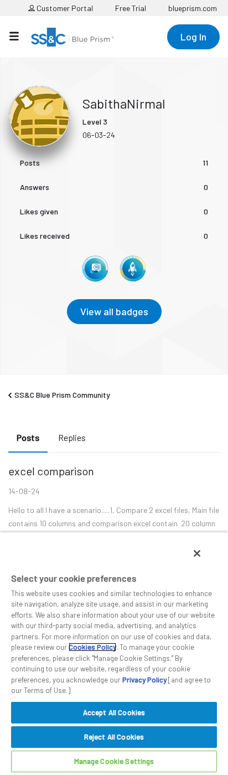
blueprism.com (192, 8)
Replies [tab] (72, 437)
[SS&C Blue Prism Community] (72, 37)
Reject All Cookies (114, 736)
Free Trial (130, 8)
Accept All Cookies (114, 712)
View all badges (114, 311)
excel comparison (51, 471)
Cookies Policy (92, 647)
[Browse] (19, 36)
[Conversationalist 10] (95, 269)
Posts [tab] (28, 437)
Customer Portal (64, 8)
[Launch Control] (133, 269)
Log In (193, 36)
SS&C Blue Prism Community (62, 394)
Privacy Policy (144, 679)
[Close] (197, 553)
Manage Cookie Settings (114, 761)
